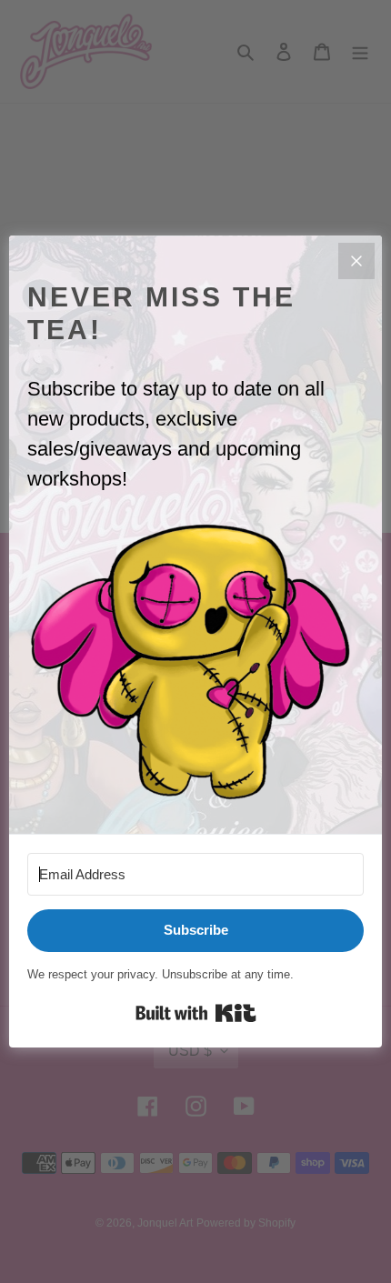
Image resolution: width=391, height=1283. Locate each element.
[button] (195, 662)
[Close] (356, 261)
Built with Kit (195, 1013)
